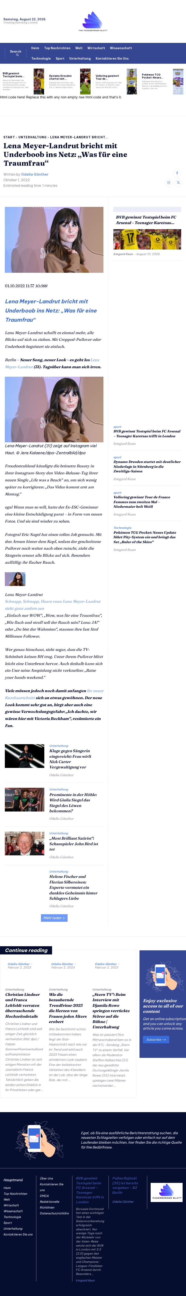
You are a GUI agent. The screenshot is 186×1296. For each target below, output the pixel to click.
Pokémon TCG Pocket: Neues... (152, 76)
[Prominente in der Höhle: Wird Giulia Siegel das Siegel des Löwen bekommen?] (24, 800)
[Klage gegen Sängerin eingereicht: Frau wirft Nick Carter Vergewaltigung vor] (24, 756)
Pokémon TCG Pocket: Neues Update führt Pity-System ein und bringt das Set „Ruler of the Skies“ (144, 537)
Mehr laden (52, 918)
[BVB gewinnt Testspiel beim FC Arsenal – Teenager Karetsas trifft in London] (39, 81)
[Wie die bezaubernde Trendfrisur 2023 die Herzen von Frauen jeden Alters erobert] (68, 977)
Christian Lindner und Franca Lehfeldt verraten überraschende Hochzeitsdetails (22, 1005)
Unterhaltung (32, 137)
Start (9, 137)
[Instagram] (168, 183)
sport (117, 427)
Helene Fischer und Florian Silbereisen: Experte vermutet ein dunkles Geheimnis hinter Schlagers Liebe (73, 887)
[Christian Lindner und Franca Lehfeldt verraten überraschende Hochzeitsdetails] (24, 977)
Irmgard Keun (123, 254)
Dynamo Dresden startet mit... (60, 77)
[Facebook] (177, 173)
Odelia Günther (35, 174)
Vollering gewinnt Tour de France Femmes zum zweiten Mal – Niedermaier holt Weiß (141, 502)
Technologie (122, 528)
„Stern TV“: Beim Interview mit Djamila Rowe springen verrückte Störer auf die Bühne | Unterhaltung (111, 1010)
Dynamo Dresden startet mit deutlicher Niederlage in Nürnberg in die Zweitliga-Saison (146, 466)
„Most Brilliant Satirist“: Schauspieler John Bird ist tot (73, 843)
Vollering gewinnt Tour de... (107, 77)
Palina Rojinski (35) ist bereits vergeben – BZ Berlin (125, 1185)
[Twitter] (178, 183)
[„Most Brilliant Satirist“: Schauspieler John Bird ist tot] (24, 843)
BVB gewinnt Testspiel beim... (13, 75)
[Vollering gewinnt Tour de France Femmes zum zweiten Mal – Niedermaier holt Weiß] (132, 81)
